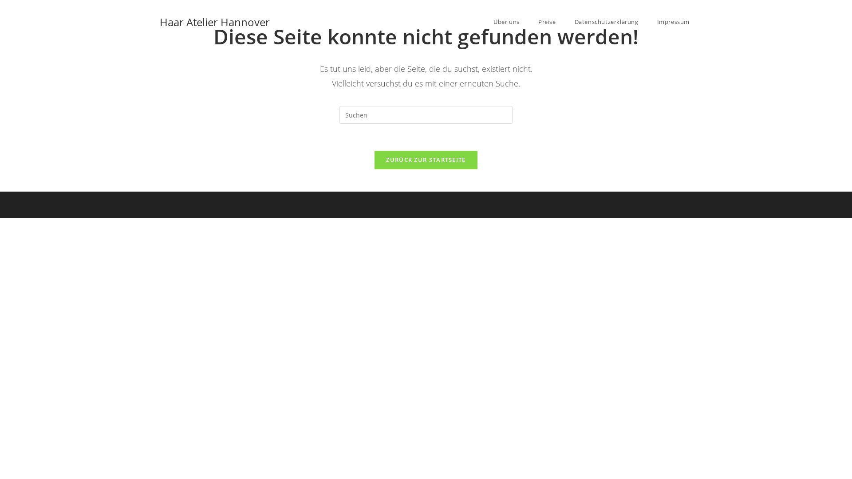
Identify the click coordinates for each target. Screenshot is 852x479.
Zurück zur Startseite (425, 160)
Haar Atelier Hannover (215, 22)
